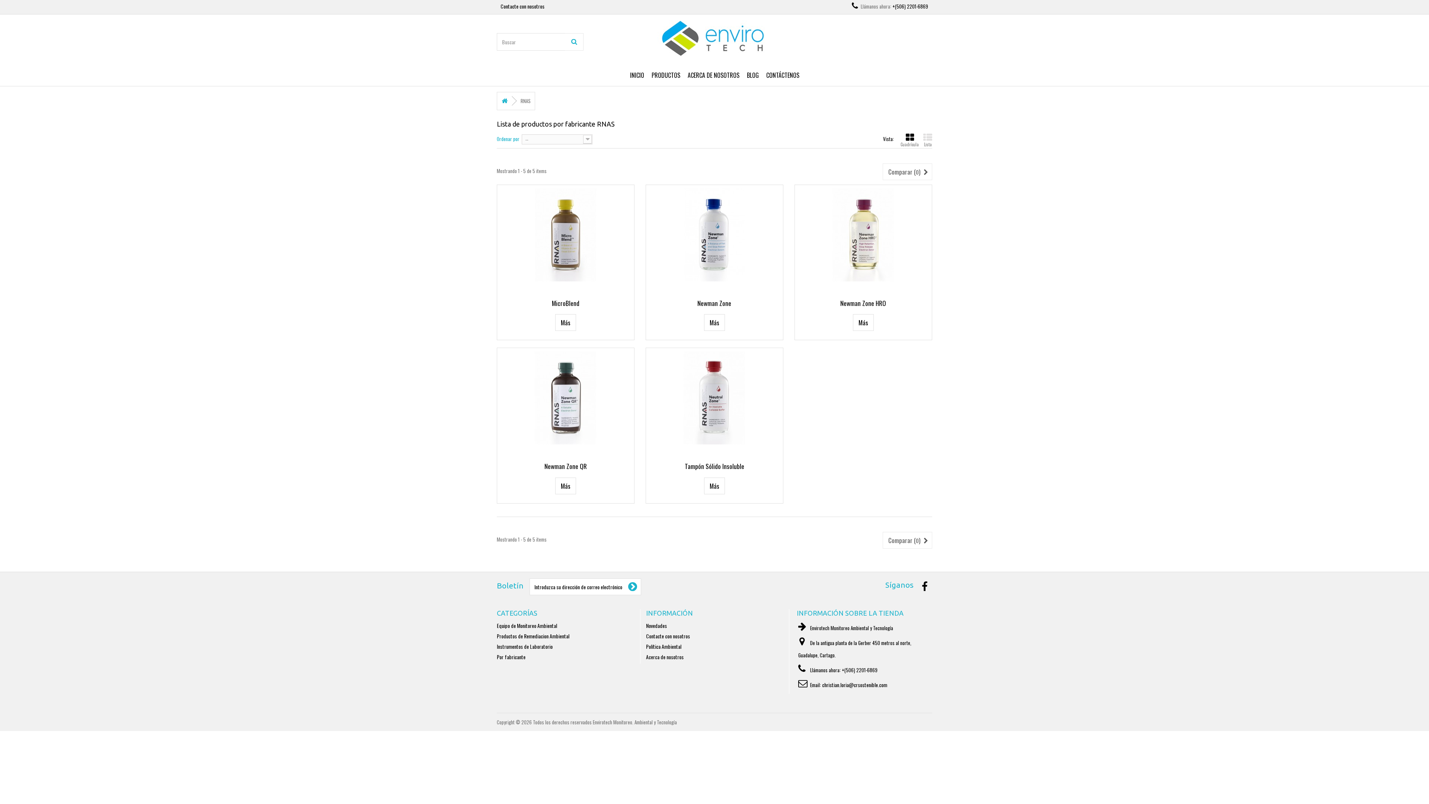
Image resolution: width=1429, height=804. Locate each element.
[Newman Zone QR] (566, 397)
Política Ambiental (663, 646)
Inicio (637, 75)
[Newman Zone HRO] (863, 234)
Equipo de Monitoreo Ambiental (527, 625)
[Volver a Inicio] (505, 101)
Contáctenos (782, 75)
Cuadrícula (910, 144)
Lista (928, 144)
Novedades (656, 625)
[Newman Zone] (714, 234)
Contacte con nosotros (522, 6)
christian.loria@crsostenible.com (854, 685)
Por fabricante (511, 657)
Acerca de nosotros (713, 75)
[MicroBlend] (566, 234)
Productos (666, 75)
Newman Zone (714, 303)
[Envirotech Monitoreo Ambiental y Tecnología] (714, 38)
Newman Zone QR (565, 466)
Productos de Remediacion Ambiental (533, 636)
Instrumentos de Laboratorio (525, 646)
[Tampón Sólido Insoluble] (714, 397)
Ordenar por (508, 138)
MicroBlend (565, 303)
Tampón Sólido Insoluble (714, 466)
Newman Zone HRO (863, 303)
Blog (753, 75)
